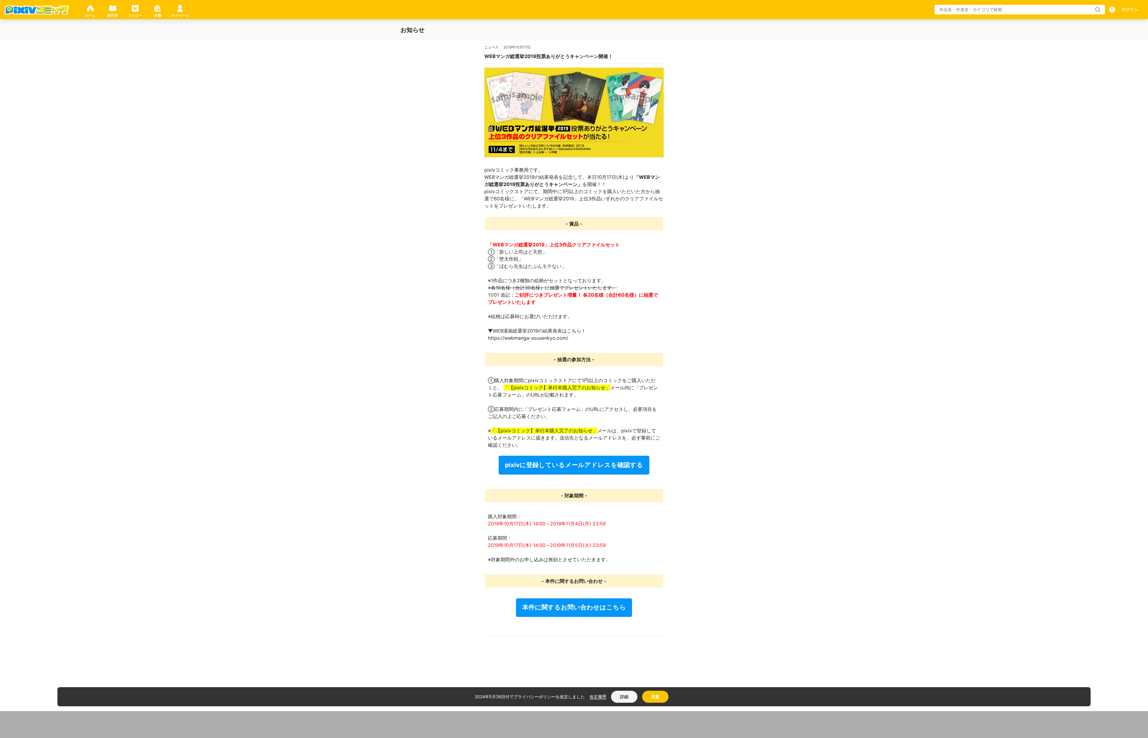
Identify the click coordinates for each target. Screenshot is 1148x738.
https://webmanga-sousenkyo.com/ (528, 338)
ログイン (1130, 9)
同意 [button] (655, 696)
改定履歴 (598, 696)
